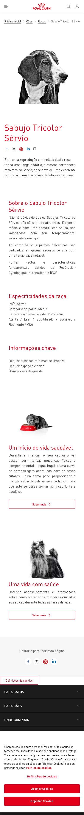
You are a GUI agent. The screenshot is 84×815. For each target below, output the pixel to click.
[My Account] (79, 6)
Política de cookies (38, 767)
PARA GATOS (14, 692)
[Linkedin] (28, 149)
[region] (42, 771)
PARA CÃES (13, 706)
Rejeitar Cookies (42, 801)
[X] (14, 149)
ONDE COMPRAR (16, 720)
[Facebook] (7, 149)
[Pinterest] (21, 149)
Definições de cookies (19, 680)
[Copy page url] (34, 149)
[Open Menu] (6, 6)
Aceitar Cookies (42, 788)
